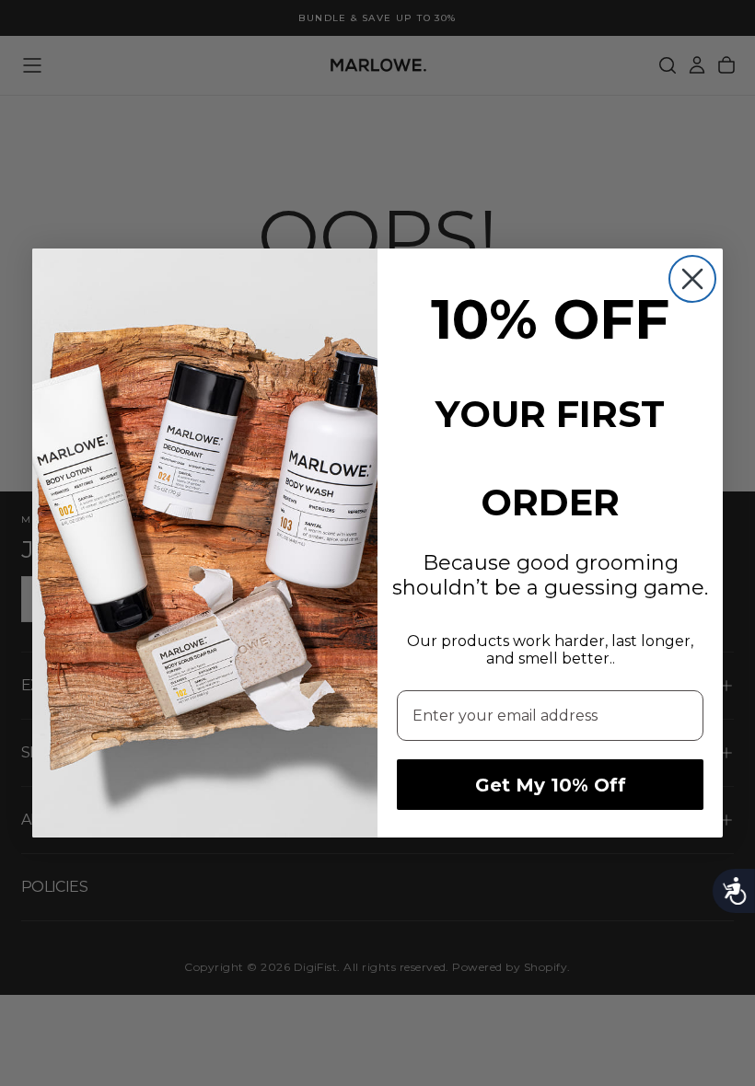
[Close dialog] (692, 279)
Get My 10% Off (550, 785)
